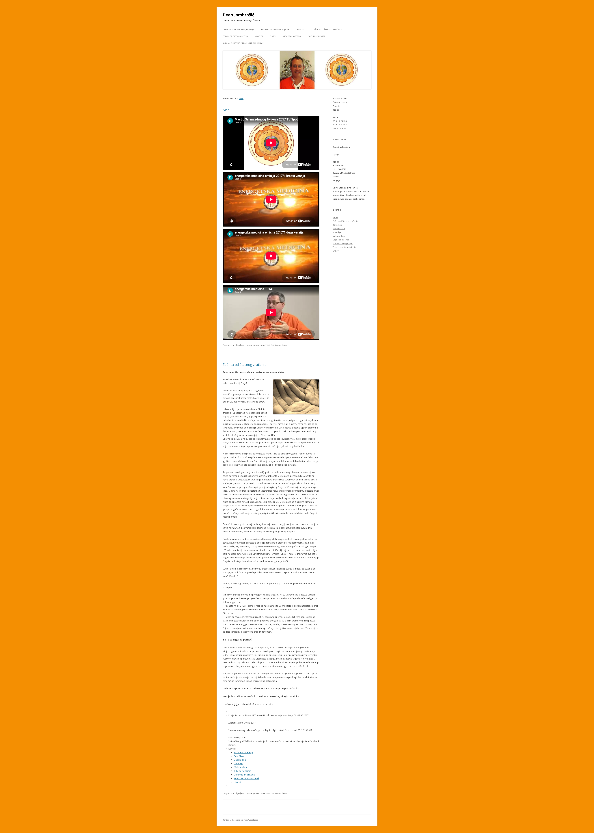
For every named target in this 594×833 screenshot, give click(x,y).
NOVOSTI (259, 36)
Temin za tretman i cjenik (246, 778)
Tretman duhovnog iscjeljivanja (238, 29)
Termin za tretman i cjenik (235, 36)
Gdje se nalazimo (242, 770)
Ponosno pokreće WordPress (245, 820)
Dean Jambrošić (238, 15)
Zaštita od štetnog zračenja (327, 29)
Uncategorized (253, 345)
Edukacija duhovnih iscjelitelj (276, 29)
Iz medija (238, 763)
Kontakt (301, 29)
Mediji (227, 109)
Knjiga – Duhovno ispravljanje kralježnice (243, 43)
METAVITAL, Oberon (292, 36)
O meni (273, 36)
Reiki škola (239, 756)
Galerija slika (240, 759)
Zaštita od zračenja (243, 752)
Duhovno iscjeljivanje (244, 774)
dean (241, 98)
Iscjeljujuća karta (316, 36)
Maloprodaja (240, 767)
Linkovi (237, 782)
